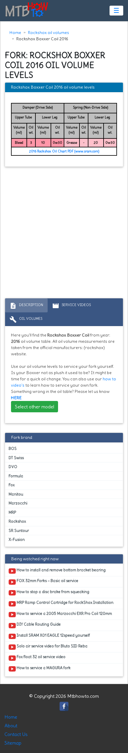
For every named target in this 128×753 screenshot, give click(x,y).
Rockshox (17, 521)
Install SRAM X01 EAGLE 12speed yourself (53, 635)
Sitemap (12, 743)
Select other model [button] (34, 407)
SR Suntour (19, 530)
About (10, 726)
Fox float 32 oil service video (40, 656)
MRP (12, 512)
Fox (12, 484)
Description (26, 305)
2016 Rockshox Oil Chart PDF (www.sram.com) (64, 151)
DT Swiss (16, 457)
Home (15, 32)
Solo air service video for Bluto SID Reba (52, 646)
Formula (16, 476)
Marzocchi (18, 503)
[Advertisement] (64, 234)
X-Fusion (17, 539)
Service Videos (71, 305)
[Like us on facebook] (64, 705)
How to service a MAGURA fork (43, 667)
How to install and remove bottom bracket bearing (61, 570)
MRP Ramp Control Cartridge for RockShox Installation (64, 602)
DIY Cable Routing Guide (38, 624)
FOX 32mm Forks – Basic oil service (47, 580)
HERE (16, 397)
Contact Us (16, 734)
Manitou (16, 494)
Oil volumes (26, 319)
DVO (13, 466)
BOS (13, 448)
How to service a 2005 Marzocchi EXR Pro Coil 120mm (64, 613)
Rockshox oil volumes (48, 32)
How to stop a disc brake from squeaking (52, 591)
